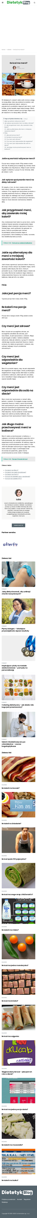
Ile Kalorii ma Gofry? (12, 474)
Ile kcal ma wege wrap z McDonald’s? (17, 894)
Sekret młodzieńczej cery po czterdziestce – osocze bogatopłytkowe (13, 744)
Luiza (18, 67)
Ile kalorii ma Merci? (11, 470)
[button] (3, 3)
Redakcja (5, 1202)
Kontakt (19, 1199)
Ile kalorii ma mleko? (10, 930)
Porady (4, 589)
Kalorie (9, 49)
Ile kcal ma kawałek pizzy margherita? (17, 476)
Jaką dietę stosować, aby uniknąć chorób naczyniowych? (16, 592)
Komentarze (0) (18, 525)
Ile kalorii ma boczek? (11, 788)
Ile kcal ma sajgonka (10, 1036)
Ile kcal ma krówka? (10, 1001)
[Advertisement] (18, 28)
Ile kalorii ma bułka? (10, 1180)
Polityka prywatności (8, 1199)
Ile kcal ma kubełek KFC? (13, 478)
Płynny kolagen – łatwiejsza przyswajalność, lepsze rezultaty (15, 629)
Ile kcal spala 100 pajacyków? (14, 859)
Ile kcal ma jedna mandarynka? (15, 965)
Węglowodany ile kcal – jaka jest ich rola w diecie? (17, 1073)
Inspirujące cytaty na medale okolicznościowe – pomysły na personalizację (14, 667)
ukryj (25, 118)
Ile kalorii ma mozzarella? (12, 1145)
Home (3, 49)
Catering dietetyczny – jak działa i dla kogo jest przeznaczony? (18, 706)
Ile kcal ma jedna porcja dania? (15, 1109)
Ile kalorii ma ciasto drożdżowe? (15, 472)
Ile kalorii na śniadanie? (11, 823)
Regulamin (27, 1199)
